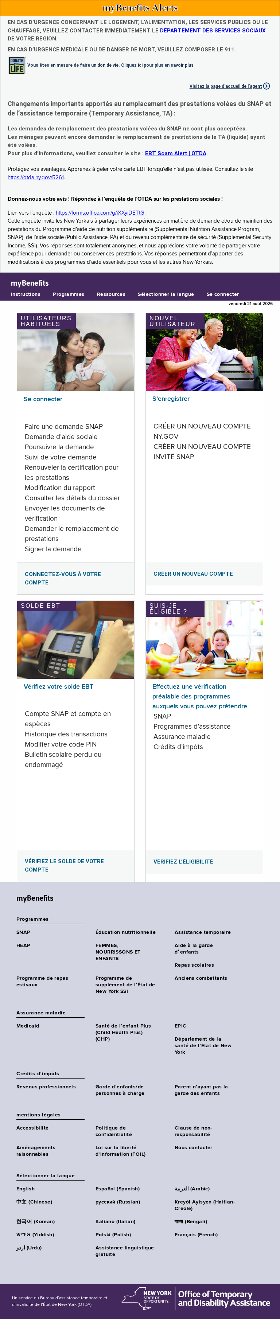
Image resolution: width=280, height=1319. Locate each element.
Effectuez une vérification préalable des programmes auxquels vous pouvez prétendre (199, 697)
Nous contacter (194, 1147)
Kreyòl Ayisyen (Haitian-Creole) (205, 1205)
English (25, 1188)
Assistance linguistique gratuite (125, 1251)
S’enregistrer (171, 399)
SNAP (23, 932)
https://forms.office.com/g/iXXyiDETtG (100, 213)
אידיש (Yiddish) (35, 1234)
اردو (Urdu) (29, 1247)
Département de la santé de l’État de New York (203, 1046)
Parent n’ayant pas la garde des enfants (201, 1090)
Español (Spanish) (118, 1188)
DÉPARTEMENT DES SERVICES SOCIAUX (213, 30)
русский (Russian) (118, 1202)
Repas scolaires (194, 965)
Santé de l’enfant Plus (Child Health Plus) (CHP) (123, 1033)
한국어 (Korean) (35, 1221)
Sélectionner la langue (166, 294)
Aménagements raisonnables (35, 1151)
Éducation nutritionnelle (126, 932)
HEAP (23, 945)
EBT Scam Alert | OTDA (175, 153)
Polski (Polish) (113, 1234)
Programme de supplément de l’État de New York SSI (125, 985)
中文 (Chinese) (34, 1202)
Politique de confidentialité (114, 1131)
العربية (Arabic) (192, 1188)
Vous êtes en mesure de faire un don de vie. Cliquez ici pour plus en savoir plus (110, 65)
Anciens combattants (201, 978)
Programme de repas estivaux (42, 981)
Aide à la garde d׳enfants (194, 949)
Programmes (68, 294)
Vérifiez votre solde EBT (58, 687)
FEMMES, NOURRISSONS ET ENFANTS (118, 952)
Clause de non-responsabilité (193, 1131)
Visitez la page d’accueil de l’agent (226, 86)
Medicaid (27, 1026)
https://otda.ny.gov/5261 (36, 177)
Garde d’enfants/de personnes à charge (120, 1090)
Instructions (25, 294)
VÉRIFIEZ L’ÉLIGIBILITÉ (183, 861)
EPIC (181, 1026)
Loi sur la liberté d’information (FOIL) (120, 1151)
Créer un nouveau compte (193, 574)
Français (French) (196, 1234)
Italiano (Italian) (116, 1221)
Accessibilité (32, 1128)
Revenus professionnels (46, 1086)
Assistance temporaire (203, 932)
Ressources (111, 294)
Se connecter (223, 294)
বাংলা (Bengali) (191, 1221)
